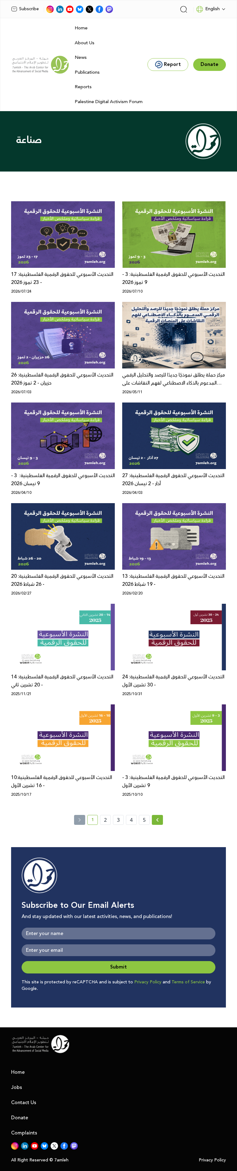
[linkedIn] (60, 9)
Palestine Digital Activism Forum (109, 101)
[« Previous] (79, 820)
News (81, 57)
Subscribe (29, 9)
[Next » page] (157, 820)
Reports (83, 86)
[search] (183, 9)
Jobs (16, 1087)
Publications (87, 72)
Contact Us (23, 1102)
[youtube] (69, 9)
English (212, 9)
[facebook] (99, 9)
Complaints (24, 1133)
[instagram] (50, 9)
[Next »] (157, 820)
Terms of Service (188, 982)
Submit (118, 967)
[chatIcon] (109, 9)
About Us (84, 42)
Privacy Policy (147, 982)
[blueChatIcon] (79, 9)
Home (81, 28)
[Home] (40, 64)
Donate (19, 1117)
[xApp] (89, 9)
